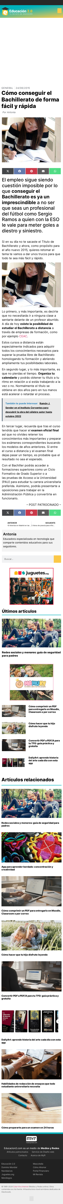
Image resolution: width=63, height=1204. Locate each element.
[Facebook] (29, 2)
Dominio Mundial (9, 1167)
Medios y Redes (50, 1148)
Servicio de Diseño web (43, 1152)
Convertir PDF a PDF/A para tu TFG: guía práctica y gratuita (44, 743)
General (7, 87)
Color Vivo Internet (20, 1186)
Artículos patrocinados (17, 1152)
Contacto (22, 1155)
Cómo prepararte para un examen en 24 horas (27, 1127)
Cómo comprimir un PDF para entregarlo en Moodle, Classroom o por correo (44, 709)
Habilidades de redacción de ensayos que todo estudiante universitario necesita (28, 1085)
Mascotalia (38, 1163)
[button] (59, 10)
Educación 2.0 (8, 1163)
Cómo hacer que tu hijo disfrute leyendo (42, 725)
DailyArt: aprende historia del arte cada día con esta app (43, 760)
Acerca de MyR (38, 1155)
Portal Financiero (41, 1171)
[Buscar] (57, 559)
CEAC (23, 336)
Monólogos (6, 1178)
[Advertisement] (31, 51)
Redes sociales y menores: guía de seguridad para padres (30, 824)
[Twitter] (34, 2)
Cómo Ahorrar (39, 1167)
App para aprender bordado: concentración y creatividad (27, 868)
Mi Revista (38, 1174)
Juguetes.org (7, 1174)
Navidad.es (6, 1171)
